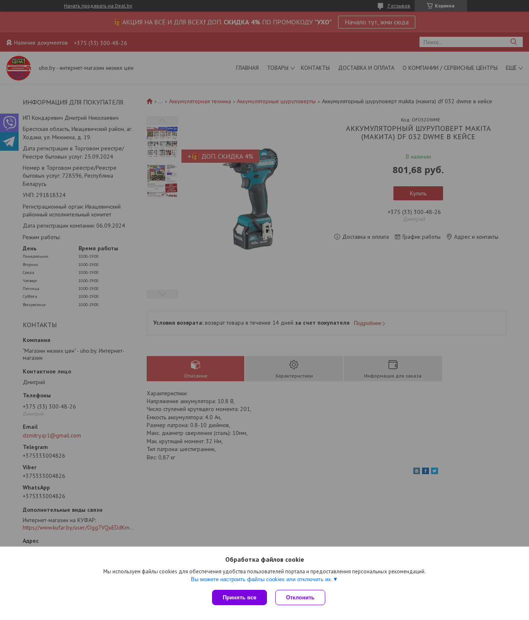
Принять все (239, 597)
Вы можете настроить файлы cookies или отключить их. (262, 579)
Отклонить (300, 597)
